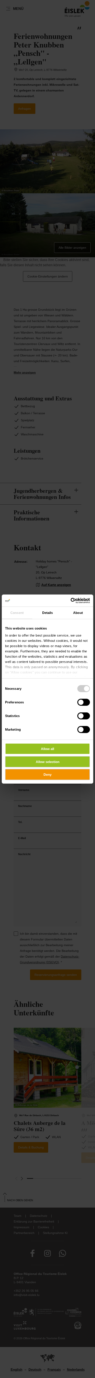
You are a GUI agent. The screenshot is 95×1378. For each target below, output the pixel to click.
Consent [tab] (17, 613)
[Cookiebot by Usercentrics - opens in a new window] (70, 600)
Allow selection (47, 761)
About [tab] (78, 613)
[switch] (83, 702)
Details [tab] (47, 613)
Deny (47, 774)
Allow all (47, 749)
